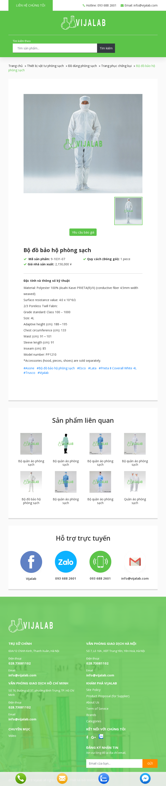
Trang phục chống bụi (116, 66)
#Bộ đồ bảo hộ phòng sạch (56, 368)
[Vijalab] (30, 631)
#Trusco (29, 373)
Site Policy (93, 690)
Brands (91, 715)
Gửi (150, 763)
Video (12, 736)
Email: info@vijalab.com (141, 5)
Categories (93, 721)
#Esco (81, 368)
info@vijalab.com (22, 675)
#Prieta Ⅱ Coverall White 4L (118, 368)
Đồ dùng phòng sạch (82, 66)
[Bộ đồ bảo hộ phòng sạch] (83, 143)
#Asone (29, 368)
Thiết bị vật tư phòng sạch (45, 66)
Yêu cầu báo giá (83, 232)
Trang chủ (15, 66)
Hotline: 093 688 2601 (101, 5)
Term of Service (97, 709)
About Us (92, 702)
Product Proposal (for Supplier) (107, 696)
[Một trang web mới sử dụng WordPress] (83, 28)
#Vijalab (43, 373)
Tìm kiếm (106, 48)
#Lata (92, 368)
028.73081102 (19, 663)
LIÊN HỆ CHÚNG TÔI (30, 5)
